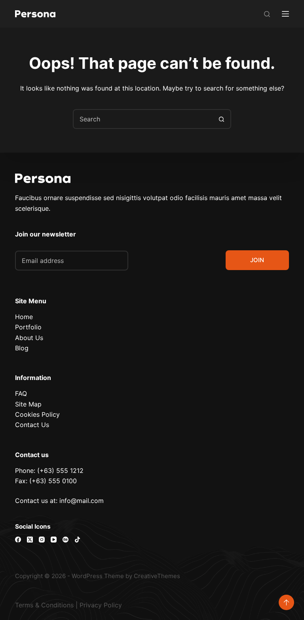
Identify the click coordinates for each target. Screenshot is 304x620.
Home (24, 317)
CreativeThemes (157, 576)
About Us (29, 338)
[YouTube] (54, 539)
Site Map (28, 404)
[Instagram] (42, 539)
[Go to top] (286, 602)
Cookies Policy (37, 414)
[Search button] (221, 119)
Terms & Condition (42, 605)
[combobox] (143, 119)
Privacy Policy (101, 605)
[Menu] (285, 13)
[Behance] (65, 539)
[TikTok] (77, 539)
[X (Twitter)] (30, 539)
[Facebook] (18, 539)
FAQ (21, 393)
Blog (21, 348)
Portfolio (28, 327)
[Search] (267, 14)
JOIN (257, 260)
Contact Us (32, 425)
